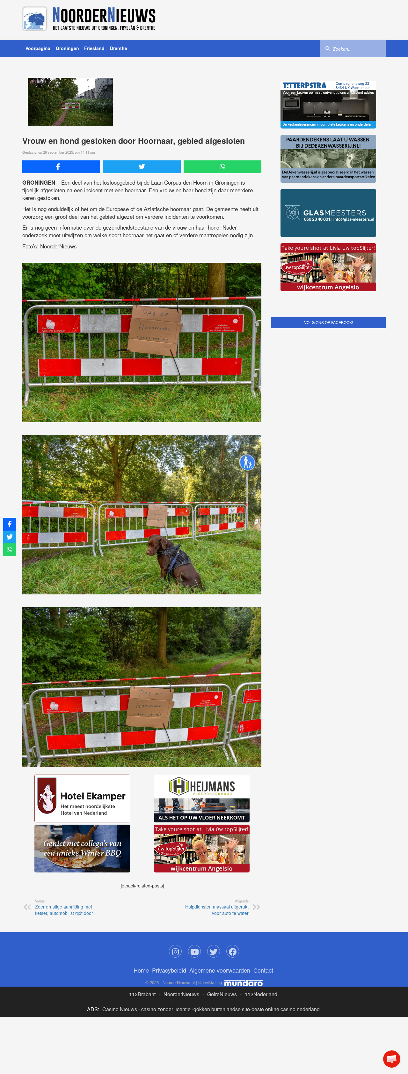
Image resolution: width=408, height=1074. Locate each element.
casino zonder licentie (166, 1009)
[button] (391, 1059)
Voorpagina (38, 48)
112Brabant (142, 994)
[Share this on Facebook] (61, 166)
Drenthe (118, 48)
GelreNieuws (222, 994)
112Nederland (261, 994)
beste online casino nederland (285, 1009)
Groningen (67, 48)
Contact (263, 970)
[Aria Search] (327, 48)
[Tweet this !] (142, 166)
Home (141, 970)
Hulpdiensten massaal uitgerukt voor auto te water (217, 907)
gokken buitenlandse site (221, 1009)
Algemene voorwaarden (219, 970)
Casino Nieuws (119, 1009)
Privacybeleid (169, 970)
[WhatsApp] (222, 166)
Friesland (94, 48)
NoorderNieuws (181, 994)
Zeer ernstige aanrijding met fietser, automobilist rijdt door (64, 907)
